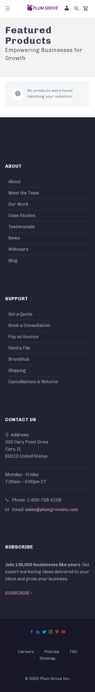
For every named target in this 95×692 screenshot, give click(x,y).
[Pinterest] (57, 632)
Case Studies (21, 215)
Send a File (19, 348)
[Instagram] (51, 632)
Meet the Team (23, 193)
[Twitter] (44, 632)
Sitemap (47, 658)
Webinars (18, 249)
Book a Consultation (29, 325)
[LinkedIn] (38, 632)
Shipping (17, 370)
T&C (73, 652)
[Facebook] (32, 632)
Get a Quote (20, 314)
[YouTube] (63, 632)
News (14, 238)
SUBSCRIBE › (18, 593)
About (14, 181)
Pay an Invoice (23, 336)
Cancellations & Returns (33, 381)
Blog (13, 260)
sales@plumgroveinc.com (51, 509)
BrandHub (18, 359)
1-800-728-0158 (44, 500)
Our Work (18, 204)
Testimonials (21, 226)
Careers (26, 652)
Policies (51, 652)
